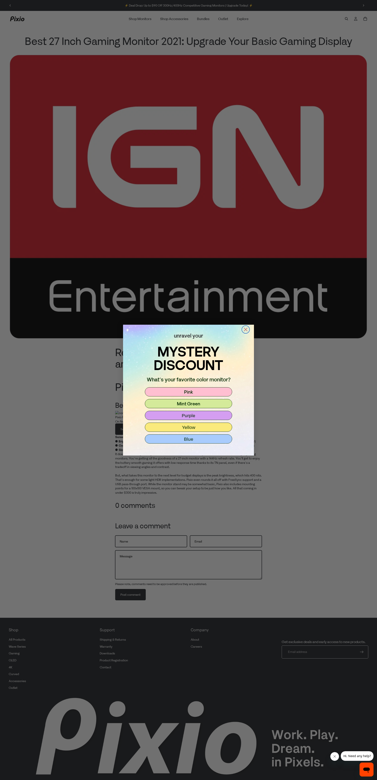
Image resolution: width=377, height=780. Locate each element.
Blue (188, 439)
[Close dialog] (246, 329)
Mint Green (188, 403)
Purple (188, 415)
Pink (188, 392)
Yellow (188, 427)
